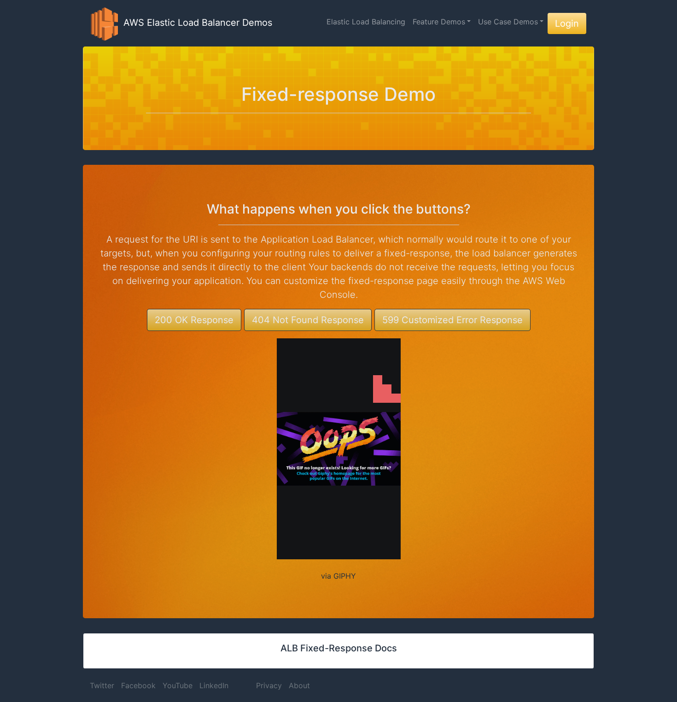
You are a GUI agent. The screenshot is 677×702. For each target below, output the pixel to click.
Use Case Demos (508, 21)
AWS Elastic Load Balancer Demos (195, 22)
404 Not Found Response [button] (308, 319)
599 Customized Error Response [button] (452, 319)
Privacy (269, 685)
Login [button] (567, 23)
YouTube (178, 685)
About (299, 685)
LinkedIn (213, 685)
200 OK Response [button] (194, 319)
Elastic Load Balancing (366, 21)
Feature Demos (439, 21)
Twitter (102, 685)
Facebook (138, 685)
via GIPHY (338, 575)
